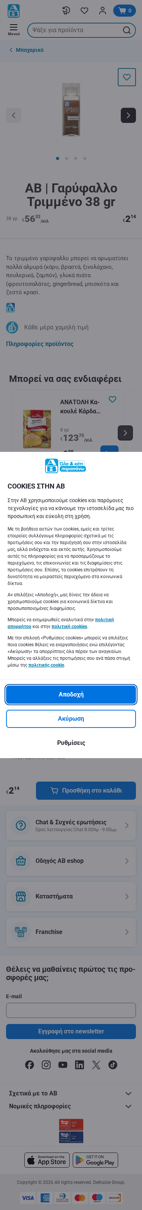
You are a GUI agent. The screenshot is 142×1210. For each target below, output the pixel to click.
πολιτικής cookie (46, 665)
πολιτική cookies (69, 626)
